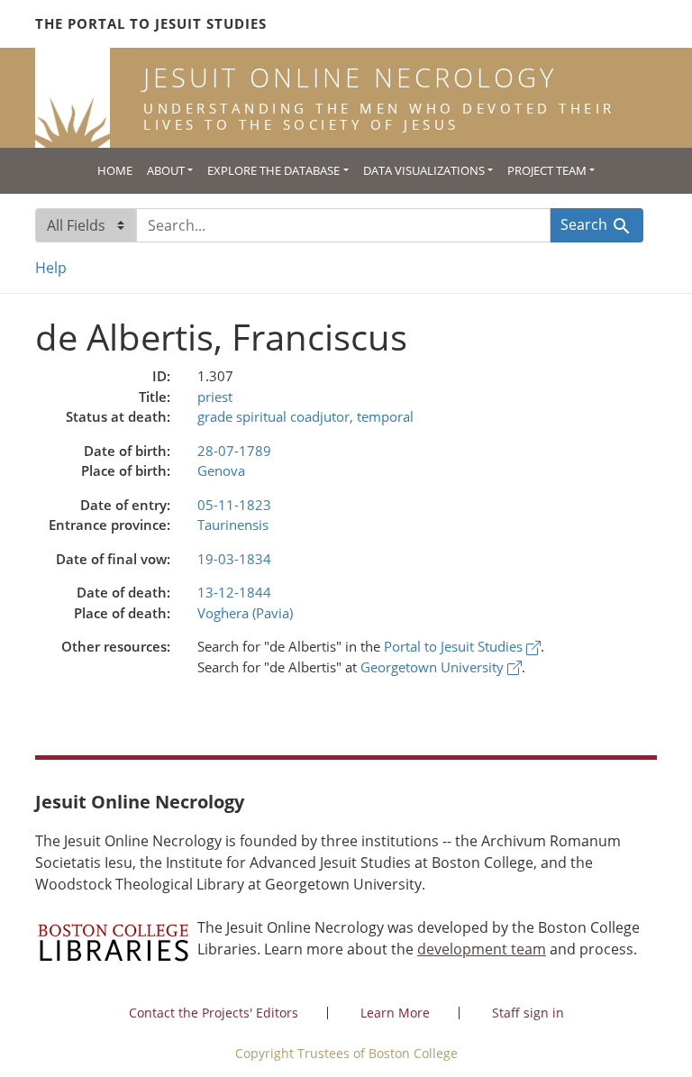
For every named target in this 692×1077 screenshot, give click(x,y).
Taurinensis (233, 525)
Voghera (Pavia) (245, 613)
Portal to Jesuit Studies (455, 646)
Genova (221, 470)
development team (481, 949)
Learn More (395, 1012)
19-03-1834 (234, 559)
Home (114, 170)
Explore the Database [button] (273, 170)
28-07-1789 (234, 451)
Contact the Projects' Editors (213, 1012)
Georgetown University (433, 667)
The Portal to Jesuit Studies (151, 23)
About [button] (166, 170)
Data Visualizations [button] (424, 170)
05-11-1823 (234, 505)
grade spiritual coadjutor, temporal (305, 416)
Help (51, 268)
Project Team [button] (547, 170)
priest (214, 397)
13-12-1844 (234, 592)
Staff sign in (528, 1012)
